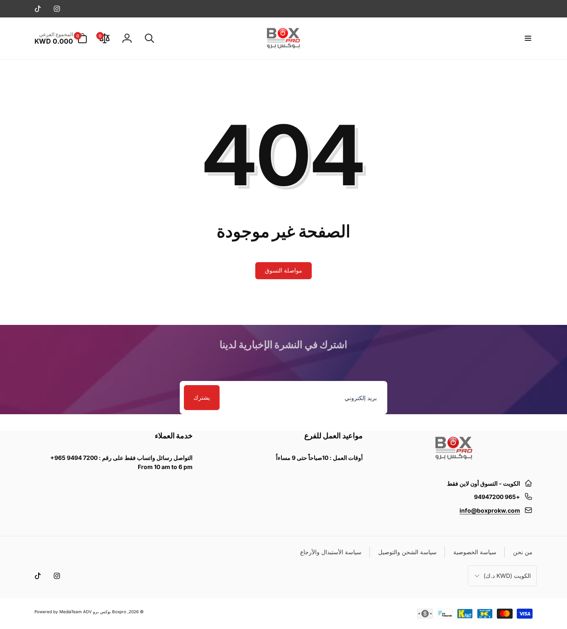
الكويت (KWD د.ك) (507, 575)
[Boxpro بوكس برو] (453, 463)
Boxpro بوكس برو (109, 611)
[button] (527, 38)
